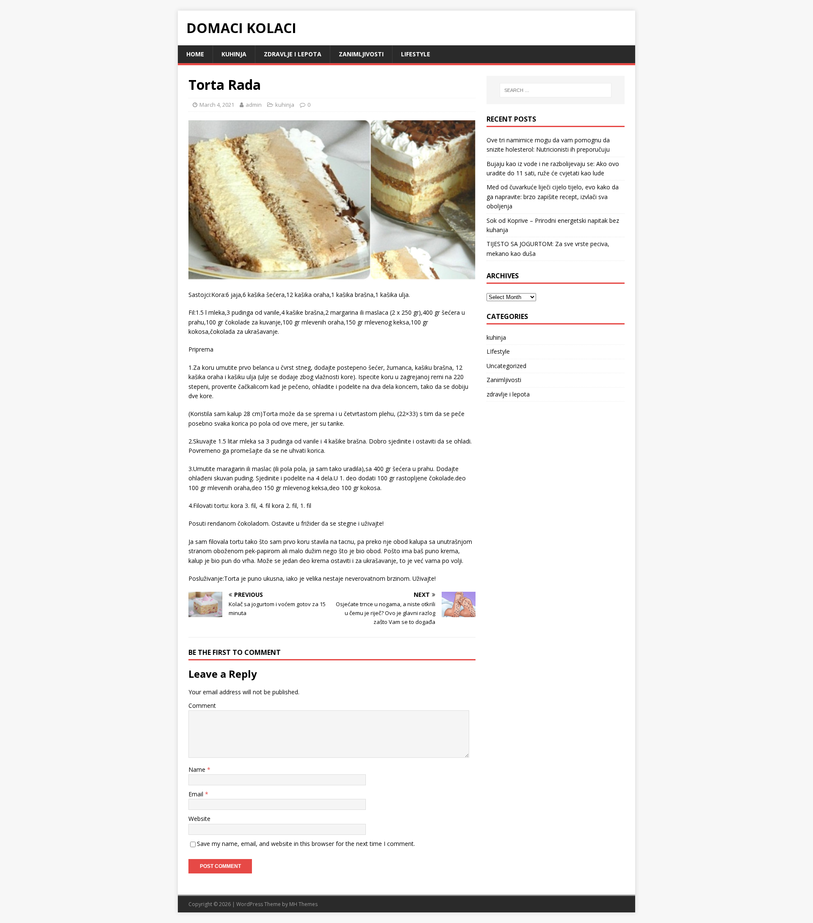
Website (199, 819)
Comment (202, 705)
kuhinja (233, 54)
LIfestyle (415, 54)
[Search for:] (555, 90)
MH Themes (303, 904)
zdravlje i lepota (292, 54)
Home (195, 54)
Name (197, 769)
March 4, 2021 (216, 104)
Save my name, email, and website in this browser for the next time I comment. (306, 844)
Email (196, 794)
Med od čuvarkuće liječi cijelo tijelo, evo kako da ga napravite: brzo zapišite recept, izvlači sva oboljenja (553, 196)
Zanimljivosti (361, 54)
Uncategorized (506, 366)
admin (254, 104)
